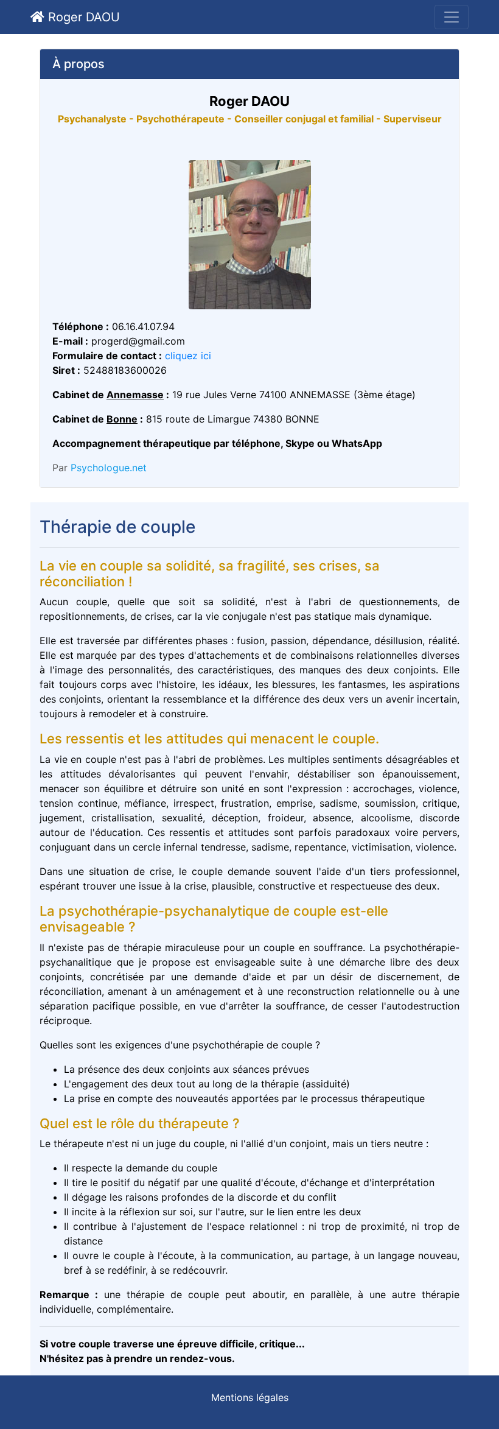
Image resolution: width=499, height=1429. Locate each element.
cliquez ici (188, 355)
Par (99, 468)
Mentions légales (249, 1397)
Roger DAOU (82, 17)
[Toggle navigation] (451, 17)
